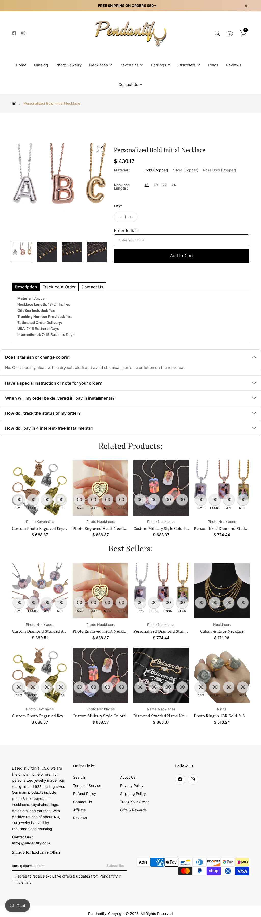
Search (79, 776)
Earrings (157, 65)
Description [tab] (25, 287)
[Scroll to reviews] (130, 116)
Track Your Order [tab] (56, 287)
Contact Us (129, 84)
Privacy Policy (131, 784)
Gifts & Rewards (133, 808)
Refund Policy (84, 792)
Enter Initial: (125, 230)
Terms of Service (86, 784)
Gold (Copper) (156, 170)
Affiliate (79, 808)
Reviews (230, 65)
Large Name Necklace (221, 714)
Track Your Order (134, 800)
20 (155, 185)
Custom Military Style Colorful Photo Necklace (120, 527)
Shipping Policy (132, 792)
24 (173, 185)
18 (147, 185)
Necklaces (99, 65)
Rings (210, 65)
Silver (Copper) (185, 170)
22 (164, 185)
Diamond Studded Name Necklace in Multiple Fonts (120, 714)
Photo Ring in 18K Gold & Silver (162, 714)
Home (25, 65)
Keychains (129, 65)
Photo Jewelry (70, 65)
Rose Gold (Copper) (218, 170)
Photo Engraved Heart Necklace (46, 527)
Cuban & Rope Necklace (161, 630)
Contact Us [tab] (87, 287)
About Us (127, 776)
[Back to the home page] (14, 103)
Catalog (44, 65)
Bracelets (185, 65)
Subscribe (115, 858)
